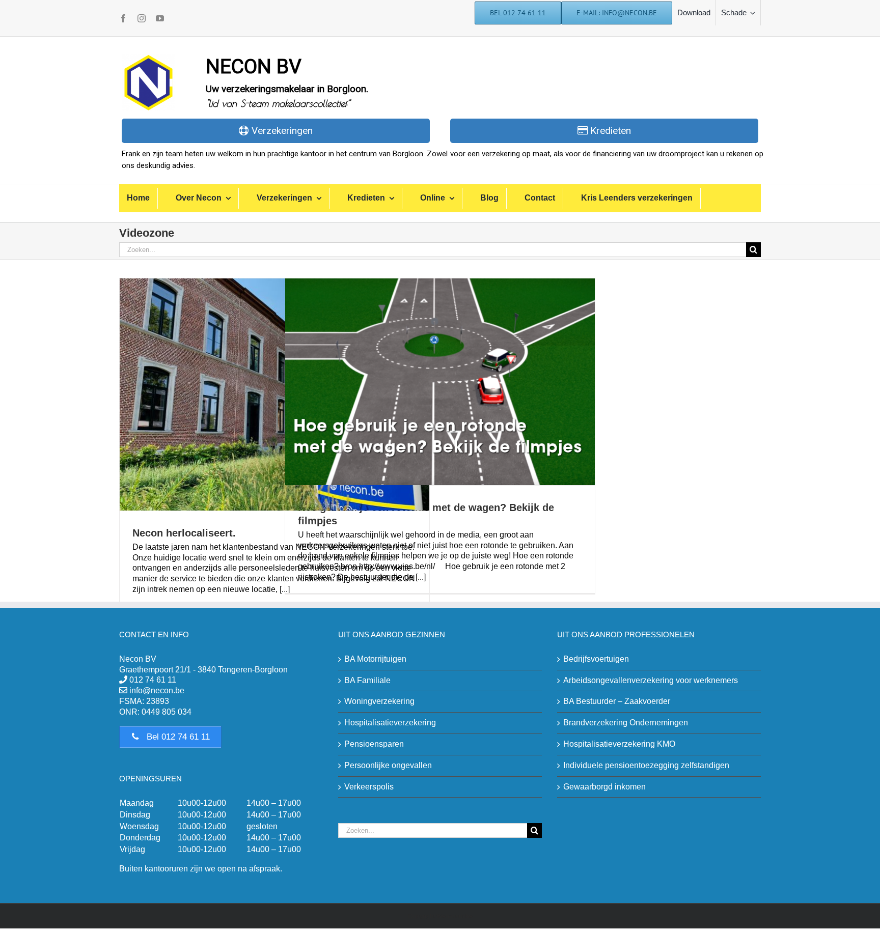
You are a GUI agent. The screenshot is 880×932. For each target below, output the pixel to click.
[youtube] (160, 18)
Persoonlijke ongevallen (388, 765)
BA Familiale (367, 680)
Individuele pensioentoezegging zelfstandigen (646, 765)
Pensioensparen (374, 744)
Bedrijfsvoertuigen (596, 659)
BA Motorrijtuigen (375, 659)
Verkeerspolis (369, 786)
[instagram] (142, 18)
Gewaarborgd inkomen (604, 786)
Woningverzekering (379, 701)
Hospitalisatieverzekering (390, 722)
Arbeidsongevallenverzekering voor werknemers (650, 680)
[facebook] (123, 18)
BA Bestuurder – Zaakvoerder (616, 701)
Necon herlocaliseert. (184, 533)
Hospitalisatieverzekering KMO (619, 744)
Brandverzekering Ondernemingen (625, 722)
